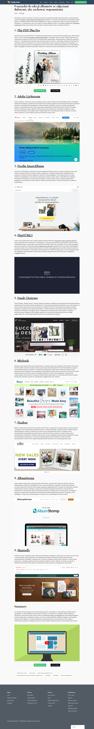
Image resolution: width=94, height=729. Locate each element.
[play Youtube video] (47, 643)
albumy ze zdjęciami (56, 615)
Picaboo (22, 422)
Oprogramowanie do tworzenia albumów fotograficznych (30, 675)
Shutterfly (23, 550)
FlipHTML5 (25, 235)
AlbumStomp (25, 478)
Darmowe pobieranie (80, 2)
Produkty (45, 2)
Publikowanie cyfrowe (22, 673)
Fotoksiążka (48, 675)
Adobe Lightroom (28, 96)
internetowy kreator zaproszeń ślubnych (66, 240)
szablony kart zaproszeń (46, 246)
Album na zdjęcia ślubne (66, 675)
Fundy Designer (27, 298)
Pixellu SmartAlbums (30, 166)
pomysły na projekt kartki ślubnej (38, 37)
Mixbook (23, 361)
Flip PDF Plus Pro (28, 30)
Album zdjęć (32, 673)
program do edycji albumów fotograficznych (32, 19)
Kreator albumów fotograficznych (44, 673)
